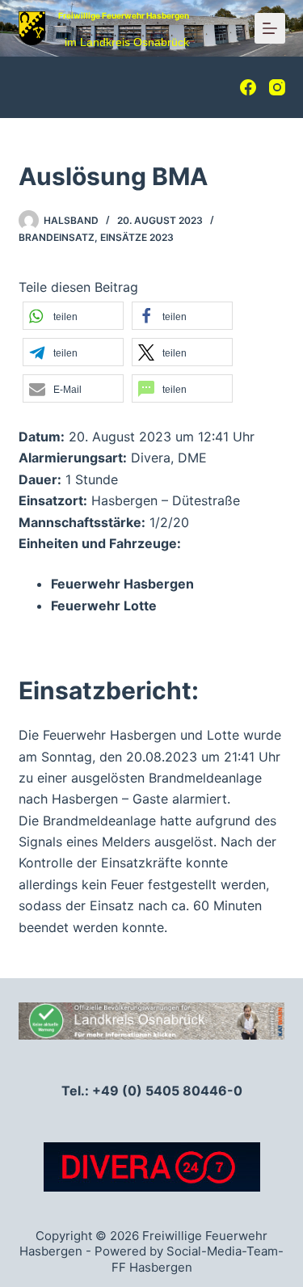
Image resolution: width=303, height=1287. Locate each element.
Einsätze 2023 (137, 237)
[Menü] (270, 28)
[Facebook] (248, 87)
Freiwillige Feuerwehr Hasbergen (123, 15)
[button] (73, 316)
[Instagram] (277, 87)
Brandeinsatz (57, 237)
